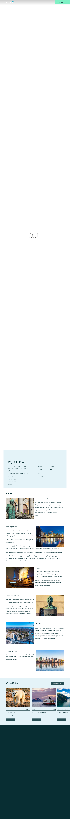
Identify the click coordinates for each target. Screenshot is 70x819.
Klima (25, 452)
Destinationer (10, 457)
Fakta (21, 452)
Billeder (16, 452)
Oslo (7, 452)
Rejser (11, 452)
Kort (29, 452)
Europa (16, 457)
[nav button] (64, 697)
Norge (21, 457)
